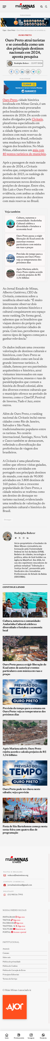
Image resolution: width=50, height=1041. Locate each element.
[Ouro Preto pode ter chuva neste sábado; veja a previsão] (25, 773)
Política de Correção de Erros (14, 970)
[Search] (41, 7)
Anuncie (6, 949)
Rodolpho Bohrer (21, 63)
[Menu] (4, 7)
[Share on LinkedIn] (22, 71)
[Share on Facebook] (11, 71)
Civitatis (37, 119)
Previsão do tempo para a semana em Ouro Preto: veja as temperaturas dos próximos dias (24, 711)
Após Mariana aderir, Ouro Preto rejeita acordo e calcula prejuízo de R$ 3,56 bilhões (24, 752)
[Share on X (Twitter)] (16, 71)
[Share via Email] (27, 71)
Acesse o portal (19, 932)
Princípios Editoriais (11, 975)
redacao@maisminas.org (18, 875)
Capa (4, 30)
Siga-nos (21, 917)
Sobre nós (6, 958)
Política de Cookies (10, 966)
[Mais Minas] (25, 7)
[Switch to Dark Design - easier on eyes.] (45, 6)
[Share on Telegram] (33, 71)
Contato (6, 953)
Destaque (7, 520)
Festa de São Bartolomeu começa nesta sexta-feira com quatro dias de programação (25, 829)
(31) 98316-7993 (15, 895)
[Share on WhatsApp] (38, 71)
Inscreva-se (20, 929)
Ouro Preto (11, 30)
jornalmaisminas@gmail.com (20, 885)
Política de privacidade (11, 962)
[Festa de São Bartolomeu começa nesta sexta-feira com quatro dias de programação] (25, 810)
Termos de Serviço (10, 979)
